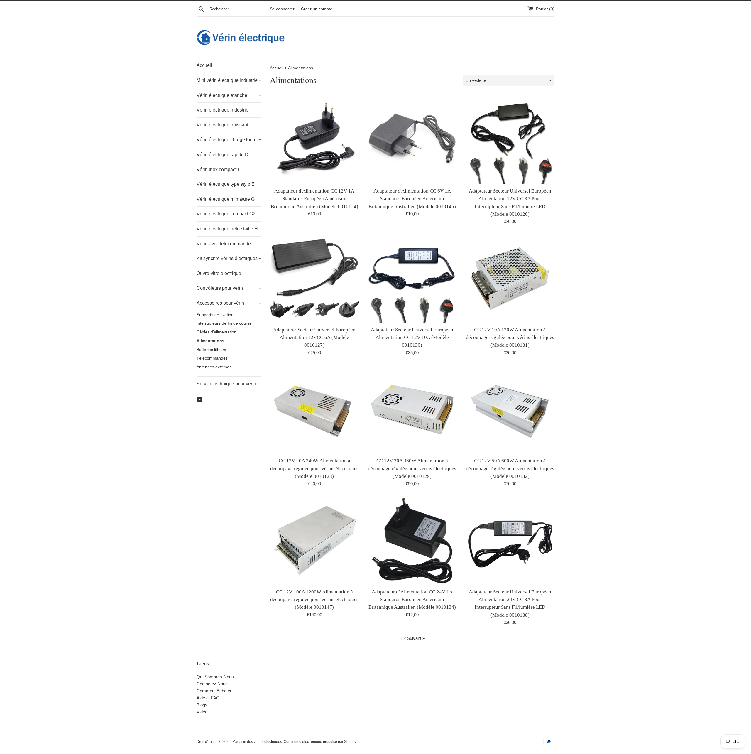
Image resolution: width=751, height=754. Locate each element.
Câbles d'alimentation (216, 332)
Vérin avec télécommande (224, 243)
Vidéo (202, 711)
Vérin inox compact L (218, 169)
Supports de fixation (215, 315)
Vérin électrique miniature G (226, 199)
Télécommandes (212, 358)
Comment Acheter (214, 690)
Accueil (204, 65)
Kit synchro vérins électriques (229, 258)
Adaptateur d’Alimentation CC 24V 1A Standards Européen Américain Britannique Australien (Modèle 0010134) (412, 599)
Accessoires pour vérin (229, 303)
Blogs (202, 704)
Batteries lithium (211, 350)
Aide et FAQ (208, 697)
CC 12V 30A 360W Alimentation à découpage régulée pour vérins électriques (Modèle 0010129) (412, 468)
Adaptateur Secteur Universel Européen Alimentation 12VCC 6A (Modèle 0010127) (314, 337)
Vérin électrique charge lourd (229, 139)
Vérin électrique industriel (229, 109)
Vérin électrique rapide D (222, 154)
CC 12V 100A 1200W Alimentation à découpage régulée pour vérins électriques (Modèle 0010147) (314, 599)
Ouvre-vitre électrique (219, 273)
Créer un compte (316, 9)
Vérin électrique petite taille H (227, 228)
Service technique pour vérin (226, 383)
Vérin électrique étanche (229, 95)
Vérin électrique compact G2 (226, 213)
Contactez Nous (212, 683)
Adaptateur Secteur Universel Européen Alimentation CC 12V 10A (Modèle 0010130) (412, 337)
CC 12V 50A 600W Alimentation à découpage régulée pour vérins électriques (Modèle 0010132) (510, 468)
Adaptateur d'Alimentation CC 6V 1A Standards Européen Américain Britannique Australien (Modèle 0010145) (412, 198)
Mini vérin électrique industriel (229, 80)
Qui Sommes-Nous (215, 676)
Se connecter (282, 9)
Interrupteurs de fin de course (224, 323)
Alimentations (210, 341)
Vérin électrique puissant (229, 124)
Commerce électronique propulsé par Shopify (320, 742)
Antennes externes (214, 367)
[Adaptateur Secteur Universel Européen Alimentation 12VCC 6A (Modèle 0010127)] (314, 278)
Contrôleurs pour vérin (229, 288)
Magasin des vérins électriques (257, 742)
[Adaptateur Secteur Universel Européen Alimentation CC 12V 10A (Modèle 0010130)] (412, 278)
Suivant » (416, 638)
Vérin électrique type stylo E (226, 184)
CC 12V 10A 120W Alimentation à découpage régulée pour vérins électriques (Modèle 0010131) (510, 337)
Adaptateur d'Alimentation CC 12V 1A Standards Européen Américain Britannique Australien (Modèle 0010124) (314, 198)
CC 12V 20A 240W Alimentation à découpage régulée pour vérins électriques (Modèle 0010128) (314, 468)
